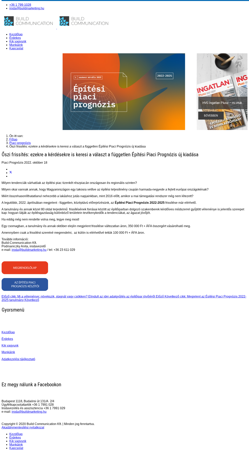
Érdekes (15, 38)
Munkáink (16, 45)
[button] (124, 92)
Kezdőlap (16, 34)
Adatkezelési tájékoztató (18, 359)
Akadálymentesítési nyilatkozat (23, 427)
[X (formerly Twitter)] (10, 172)
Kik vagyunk (17, 41)
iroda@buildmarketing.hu (26, 8)
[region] (124, 92)
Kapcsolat (16, 48)
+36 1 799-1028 (20, 4)
